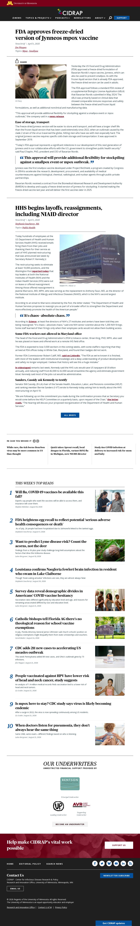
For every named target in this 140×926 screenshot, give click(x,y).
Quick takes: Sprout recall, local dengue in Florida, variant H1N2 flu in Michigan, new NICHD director (69, 450)
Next (37, 441)
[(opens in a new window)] (22, 3)
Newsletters (82, 18)
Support (122, 18)
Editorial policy (30, 864)
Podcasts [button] (61, 18)
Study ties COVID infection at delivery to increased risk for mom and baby (113, 450)
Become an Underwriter (70, 824)
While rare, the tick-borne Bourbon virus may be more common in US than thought (26, 450)
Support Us (119, 845)
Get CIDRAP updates (114, 923)
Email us (15, 888)
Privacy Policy (61, 907)
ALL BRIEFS (70, 415)
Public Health (28, 227)
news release (56, 116)
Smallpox (33, 51)
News (18, 18)
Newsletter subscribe (116, 875)
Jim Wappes (20, 47)
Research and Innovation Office (21, 907)
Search (110, 18)
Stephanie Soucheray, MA (27, 223)
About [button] (99, 18)
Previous (34, 441)
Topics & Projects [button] (37, 18)
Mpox (25, 51)
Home (10, 864)
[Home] (70, 11)
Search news (54, 864)
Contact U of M (45, 907)
